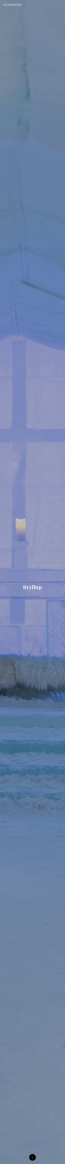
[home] (11, 5)
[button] (60, 5)
